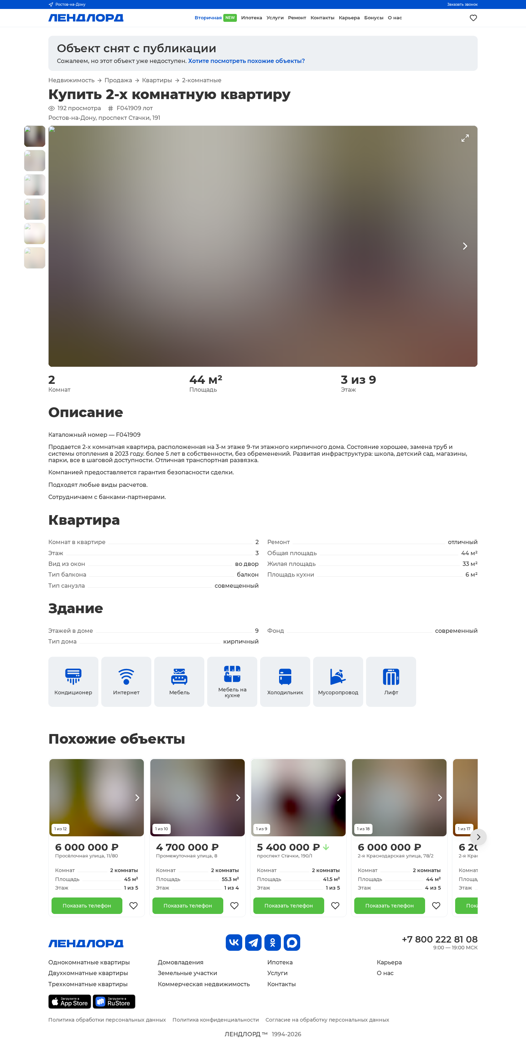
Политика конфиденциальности (215, 1020)
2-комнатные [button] (201, 80)
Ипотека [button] (251, 17)
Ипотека (280, 962)
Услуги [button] (275, 17)
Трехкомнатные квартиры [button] (88, 984)
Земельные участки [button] (187, 973)
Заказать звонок (462, 4)
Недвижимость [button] (71, 80)
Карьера (389, 962)
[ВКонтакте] (234, 942)
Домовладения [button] (181, 962)
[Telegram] (253, 942)
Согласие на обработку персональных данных (327, 1020)
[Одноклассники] (272, 942)
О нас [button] (395, 17)
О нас (385, 973)
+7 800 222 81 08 (440, 939)
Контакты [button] (323, 17)
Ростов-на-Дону (70, 4)
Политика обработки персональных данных (107, 1020)
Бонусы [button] (374, 17)
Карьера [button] (349, 17)
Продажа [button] (118, 80)
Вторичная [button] (215, 17)
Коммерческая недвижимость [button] (204, 984)
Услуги (277, 973)
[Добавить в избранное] (133, 905)
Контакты (281, 984)
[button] (34, 136)
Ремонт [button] (297, 17)
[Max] (292, 942)
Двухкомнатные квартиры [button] (88, 973)
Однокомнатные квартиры (89, 962)
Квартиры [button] (157, 80)
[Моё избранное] (473, 18)
